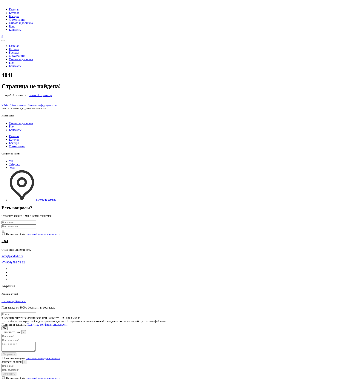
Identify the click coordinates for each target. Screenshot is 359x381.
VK (11, 161)
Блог (12, 26)
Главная (14, 9)
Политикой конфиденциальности (43, 234)
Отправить (9, 354)
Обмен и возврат (18, 105)
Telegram (14, 164)
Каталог (14, 12)
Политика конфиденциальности (42, 105)
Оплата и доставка (21, 23)
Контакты (15, 29)
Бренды (14, 16)
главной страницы (40, 95)
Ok (4, 328)
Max (12, 167)
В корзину (8, 301)
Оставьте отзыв (45, 199)
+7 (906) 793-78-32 (13, 262)
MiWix (4, 105)
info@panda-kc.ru (12, 256)
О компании (17, 19)
